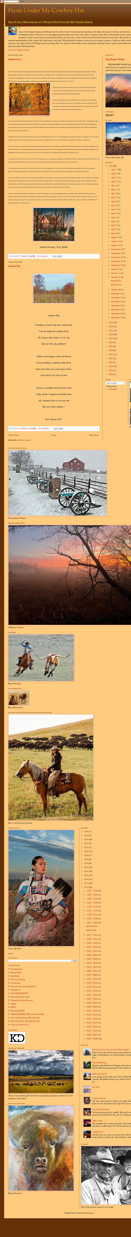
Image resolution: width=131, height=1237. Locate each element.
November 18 (117, 301)
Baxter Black (16, 972)
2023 (111, 362)
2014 (111, 326)
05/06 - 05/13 (92, 1022)
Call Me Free (97, 1131)
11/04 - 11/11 (92, 914)
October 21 (116, 277)
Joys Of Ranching (99, 1062)
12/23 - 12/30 (92, 890)
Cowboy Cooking (18, 979)
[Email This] (53, 256)
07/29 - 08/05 (92, 974)
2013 (111, 322)
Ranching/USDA (18, 1010)
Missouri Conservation (20, 996)
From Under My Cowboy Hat (46, 10)
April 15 (115, 177)
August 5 (115, 237)
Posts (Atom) (25, 440)
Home (54, 435)
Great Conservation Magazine (23, 986)
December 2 (116, 305)
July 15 (114, 225)
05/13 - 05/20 (92, 1018)
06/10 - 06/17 (92, 1002)
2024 (111, 366)
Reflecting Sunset (99, 1073)
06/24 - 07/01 (92, 994)
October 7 (115, 269)
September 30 (117, 265)
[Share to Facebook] (59, 256)
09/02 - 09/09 (92, 959)
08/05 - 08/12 (92, 970)
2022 (111, 358)
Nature (13, 1003)
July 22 (114, 229)
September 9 (116, 253)
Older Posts (94, 435)
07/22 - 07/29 (92, 978)
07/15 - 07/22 (92, 982)
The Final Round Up (100, 1109)
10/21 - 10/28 (92, 922)
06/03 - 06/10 (92, 1006)
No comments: (43, 256)
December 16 (117, 313)
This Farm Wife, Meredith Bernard (25, 1021)
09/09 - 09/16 (92, 955)
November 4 (116, 293)
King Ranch (16, 989)
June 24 (114, 213)
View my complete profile (19, 50)
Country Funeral (99, 1098)
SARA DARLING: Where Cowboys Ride (27, 1014)
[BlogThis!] (55, 256)
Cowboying (15, 982)
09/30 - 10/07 (92, 943)
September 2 (116, 249)
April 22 (115, 181)
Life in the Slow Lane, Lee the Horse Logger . (111, 1049)
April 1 (114, 169)
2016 (111, 334)
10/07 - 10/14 (92, 939)
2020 (111, 350)
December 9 (116, 309)
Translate (113, 389)
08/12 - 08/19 (92, 967)
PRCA (13, 1007)
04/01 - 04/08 (92, 1038)
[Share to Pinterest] (61, 256)
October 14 (116, 273)
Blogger (90, 1212)
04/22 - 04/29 (92, 1026)
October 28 (116, 289)
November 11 (117, 297)
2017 (111, 338)
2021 (111, 354)
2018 (111, 342)
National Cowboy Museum (22, 1000)
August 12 (115, 241)
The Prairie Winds (115, 59)
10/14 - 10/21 (92, 935)
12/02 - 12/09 (92, 902)
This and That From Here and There (26, 1017)
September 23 (117, 261)
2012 (111, 166)
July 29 (114, 233)
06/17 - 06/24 (92, 998)
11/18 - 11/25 (92, 906)
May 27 (114, 197)
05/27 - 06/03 (92, 1010)
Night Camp (97, 1120)
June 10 (114, 205)
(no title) (96, 1086)
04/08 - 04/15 (92, 1034)
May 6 (114, 185)
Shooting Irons (17, 969)
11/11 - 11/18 (92, 910)
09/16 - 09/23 (92, 951)
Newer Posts (14, 435)
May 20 (114, 193)
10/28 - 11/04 (92, 918)
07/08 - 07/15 (92, 986)
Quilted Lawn (14, 59)
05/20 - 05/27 (92, 1014)
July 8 (114, 221)
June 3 (114, 201)
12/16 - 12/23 (92, 894)
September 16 (117, 257)
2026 (111, 374)
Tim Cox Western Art (20, 1024)
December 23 (117, 317)
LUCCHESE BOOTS (19, 993)
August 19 (115, 245)
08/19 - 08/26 (92, 963)
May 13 (114, 189)
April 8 (114, 173)
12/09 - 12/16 (92, 898)
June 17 (114, 209)
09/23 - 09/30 (92, 947)
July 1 (114, 217)
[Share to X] (57, 256)
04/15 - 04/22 (92, 1030)
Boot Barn (15, 975)
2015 (111, 330)
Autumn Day (14, 266)
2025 (111, 370)
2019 (111, 346)
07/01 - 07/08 (92, 990)
